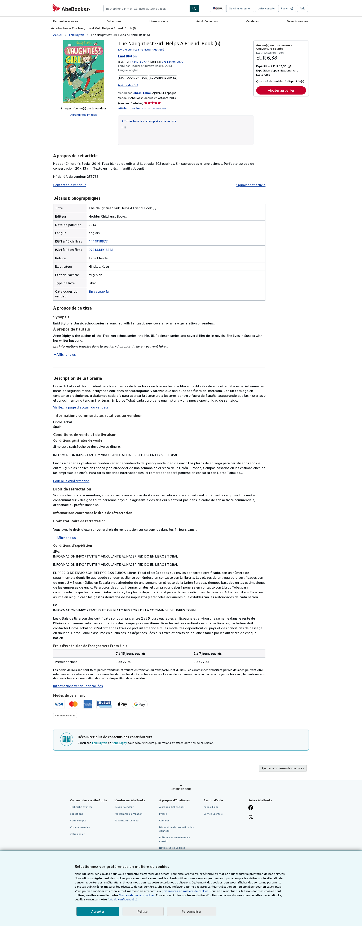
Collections (114, 21)
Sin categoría (98, 291)
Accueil (57, 34)
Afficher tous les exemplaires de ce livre (149, 121)
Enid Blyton (76, 34)
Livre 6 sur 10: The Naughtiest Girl (141, 49)
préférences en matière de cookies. (185, 891)
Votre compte (266, 8)
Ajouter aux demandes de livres (283, 768)
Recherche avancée (65, 21)
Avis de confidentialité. (123, 899)
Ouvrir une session (240, 8)
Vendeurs (252, 21)
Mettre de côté (128, 85)
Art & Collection (207, 21)
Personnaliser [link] (192, 911)
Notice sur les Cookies (172, 847)
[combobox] (146, 8)
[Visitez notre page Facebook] (250, 808)
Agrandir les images (83, 114)
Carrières (164, 820)
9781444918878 (101, 250)
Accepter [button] (97, 911)
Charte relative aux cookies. (137, 895)
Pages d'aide (211, 806)
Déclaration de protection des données (176, 829)
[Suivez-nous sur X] (250, 817)
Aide (302, 8)
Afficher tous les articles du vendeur (142, 108)
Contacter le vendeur (69, 185)
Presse (163, 813)
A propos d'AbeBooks (172, 806)
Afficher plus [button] (66, 354)
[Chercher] (194, 8)
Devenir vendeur (298, 21)
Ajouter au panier (281, 90)
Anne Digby (119, 742)
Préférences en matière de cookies (174, 839)
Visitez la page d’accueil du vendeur (81, 407)
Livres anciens (159, 21)
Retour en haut (181, 788)
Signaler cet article (250, 185)
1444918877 (138, 61)
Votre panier (77, 833)
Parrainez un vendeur (127, 820)
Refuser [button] (143, 911)
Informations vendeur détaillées (78, 686)
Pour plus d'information (71, 481)
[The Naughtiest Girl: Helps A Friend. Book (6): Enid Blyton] (83, 71)
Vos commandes (80, 827)
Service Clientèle (213, 813)
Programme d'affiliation (128, 813)
